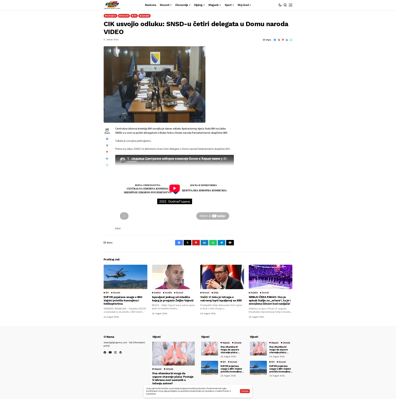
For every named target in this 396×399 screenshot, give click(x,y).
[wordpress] (120, 352)
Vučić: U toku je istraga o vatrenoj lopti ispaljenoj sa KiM (220, 298)
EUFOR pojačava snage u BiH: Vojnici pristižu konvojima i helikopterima (123, 300)
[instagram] (115, 352)
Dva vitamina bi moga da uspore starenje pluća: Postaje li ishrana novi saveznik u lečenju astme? (172, 378)
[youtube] (110, 353)
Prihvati (244, 391)
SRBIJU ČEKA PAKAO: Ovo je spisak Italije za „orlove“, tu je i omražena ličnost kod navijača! (270, 300)
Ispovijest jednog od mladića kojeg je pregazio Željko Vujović (173, 298)
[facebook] (105, 352)
